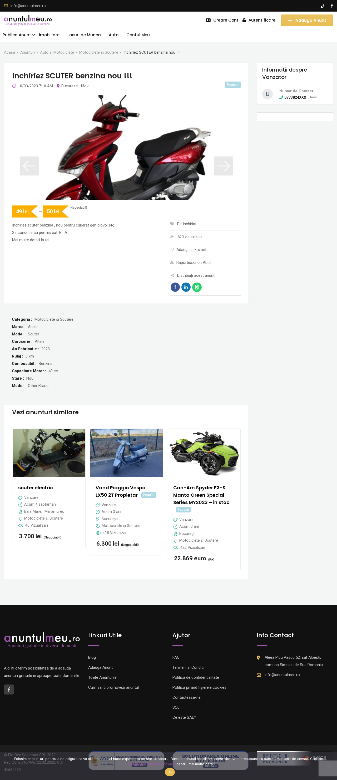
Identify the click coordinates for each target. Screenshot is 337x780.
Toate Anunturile (102, 677)
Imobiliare (49, 35)
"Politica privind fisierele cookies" (148, 764)
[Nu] (330, 766)
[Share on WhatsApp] (197, 287)
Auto (113, 35)
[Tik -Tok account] (323, 5)
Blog (92, 657)
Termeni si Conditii (188, 667)
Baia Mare (32, 511)
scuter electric (35, 487)
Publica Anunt (17, 35)
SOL (176, 707)
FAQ (176, 657)
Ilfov (84, 86)
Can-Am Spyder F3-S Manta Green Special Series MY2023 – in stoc (201, 495)
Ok (169, 772)
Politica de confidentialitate (195, 677)
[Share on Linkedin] (186, 287)
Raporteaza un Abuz (194, 262)
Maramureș (54, 511)
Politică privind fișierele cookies (199, 687)
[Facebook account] (332, 5)
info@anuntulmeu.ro (28, 5)
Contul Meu (138, 35)
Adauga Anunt (310, 20)
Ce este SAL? (184, 717)
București (110, 519)
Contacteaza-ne (186, 697)
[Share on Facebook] (175, 287)
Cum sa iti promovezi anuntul (113, 687)
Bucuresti (69, 86)
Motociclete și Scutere (43, 518)
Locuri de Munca (84, 35)
